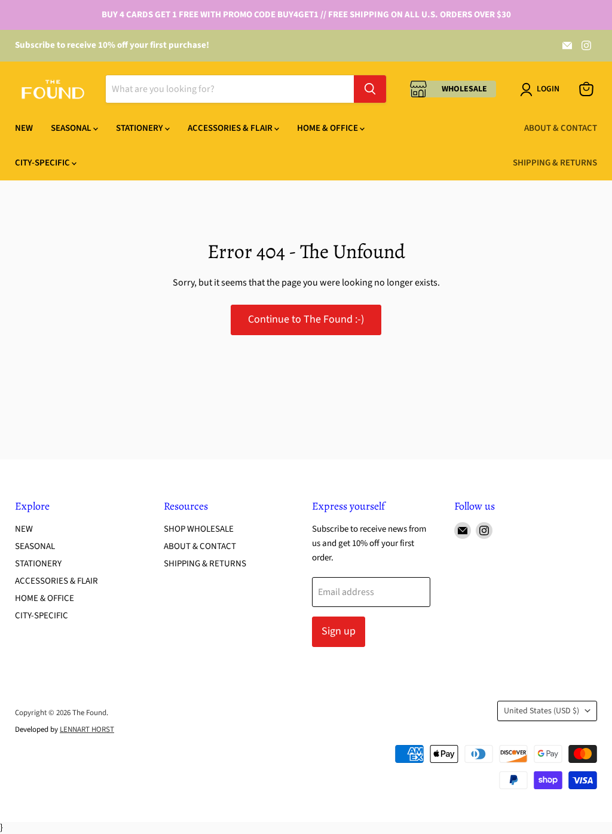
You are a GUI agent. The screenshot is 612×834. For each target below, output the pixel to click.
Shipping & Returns (555, 163)
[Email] (567, 45)
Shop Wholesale (199, 529)
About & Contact (560, 128)
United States (541, 711)
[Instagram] (586, 45)
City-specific (43, 163)
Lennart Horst (87, 729)
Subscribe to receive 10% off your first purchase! (112, 45)
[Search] (370, 89)
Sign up (339, 631)
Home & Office (328, 128)
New (24, 128)
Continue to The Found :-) (306, 319)
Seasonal (72, 128)
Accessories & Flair (231, 128)
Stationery (140, 128)
